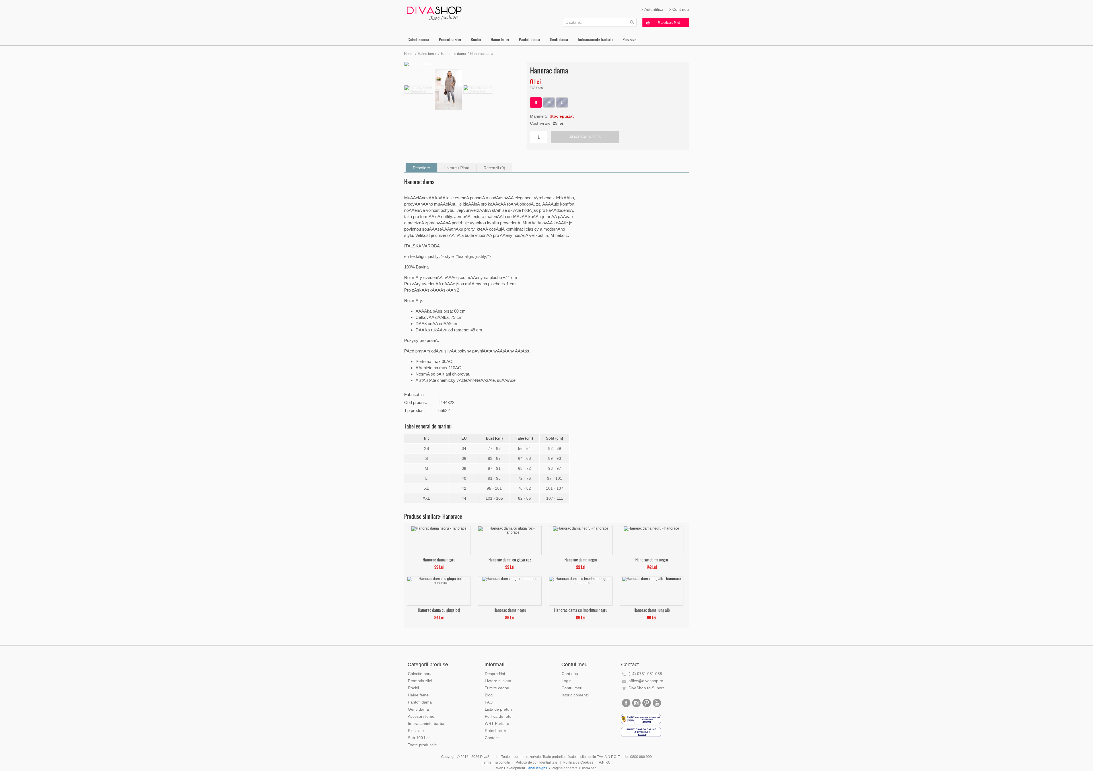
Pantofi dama (529, 39)
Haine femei (500, 39)
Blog (489, 695)
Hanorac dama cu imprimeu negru (580, 609)
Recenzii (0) (494, 167)
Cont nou (680, 9)
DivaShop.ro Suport (646, 688)
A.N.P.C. (605, 762)
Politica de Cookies (578, 762)
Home (409, 54)
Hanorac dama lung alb (652, 609)
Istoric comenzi (575, 695)
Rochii (476, 39)
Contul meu (572, 688)
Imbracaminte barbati (595, 39)
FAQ (489, 702)
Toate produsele (422, 745)
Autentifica (653, 9)
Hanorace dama (453, 54)
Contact (492, 737)
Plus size (629, 39)
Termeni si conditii (496, 762)
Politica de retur (499, 716)
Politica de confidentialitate (536, 762)
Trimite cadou (497, 688)
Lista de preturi (498, 709)
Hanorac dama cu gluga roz (509, 559)
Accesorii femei (421, 716)
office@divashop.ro (645, 680)
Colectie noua (418, 39)
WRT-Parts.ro (497, 723)
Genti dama (559, 39)
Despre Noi (495, 673)
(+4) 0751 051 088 (645, 673)
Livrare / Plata (456, 167)
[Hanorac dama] (464, 64)
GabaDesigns (536, 768)
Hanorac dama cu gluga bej (439, 609)
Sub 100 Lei (419, 737)
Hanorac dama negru (439, 559)
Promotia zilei (450, 39)
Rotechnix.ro (496, 730)
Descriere (421, 167)
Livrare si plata (498, 680)
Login (567, 680)
